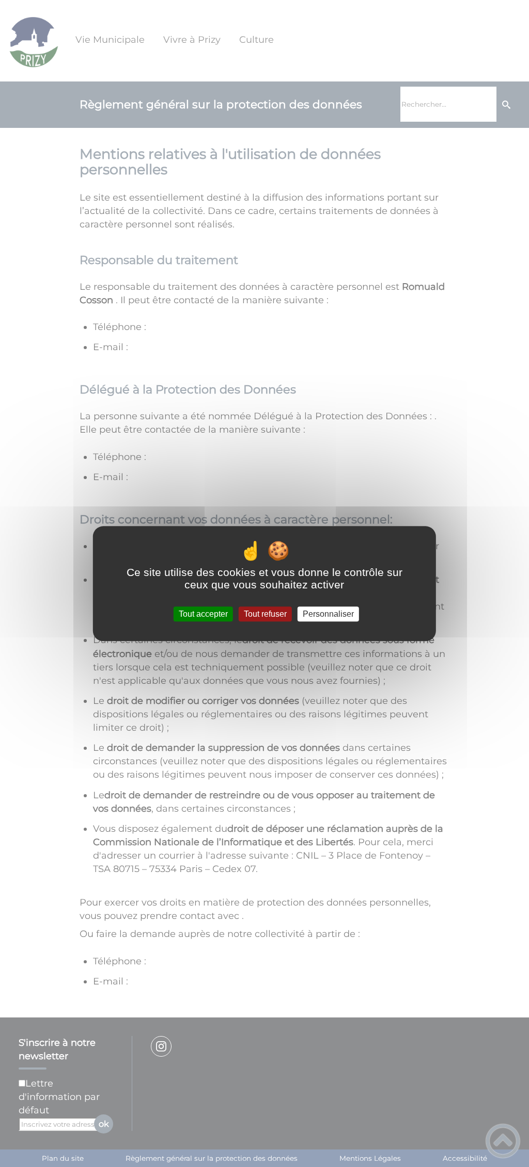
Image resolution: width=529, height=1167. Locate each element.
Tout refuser (265, 614)
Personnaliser (328, 614)
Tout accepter (203, 614)
